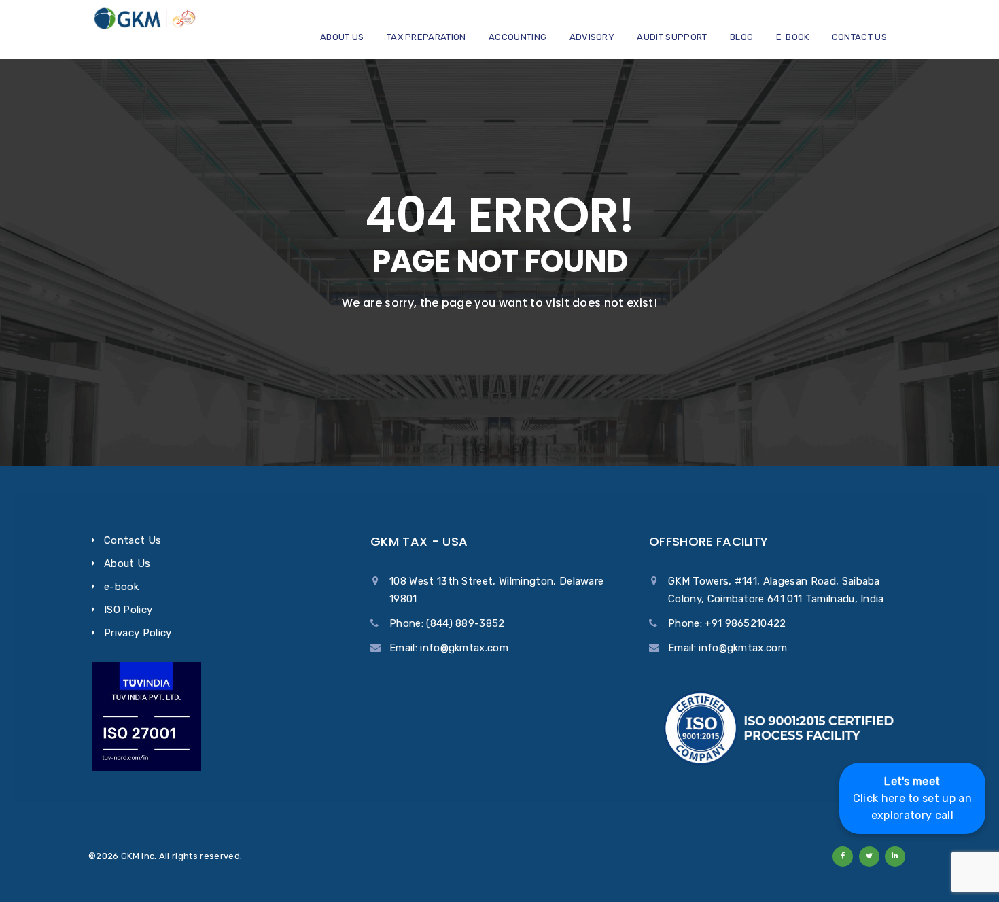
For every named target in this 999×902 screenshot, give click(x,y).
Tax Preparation (426, 37)
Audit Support (672, 37)
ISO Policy (128, 610)
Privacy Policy (137, 633)
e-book (792, 37)
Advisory (592, 37)
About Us (342, 37)
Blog (741, 37)
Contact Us (859, 37)
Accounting (517, 37)
